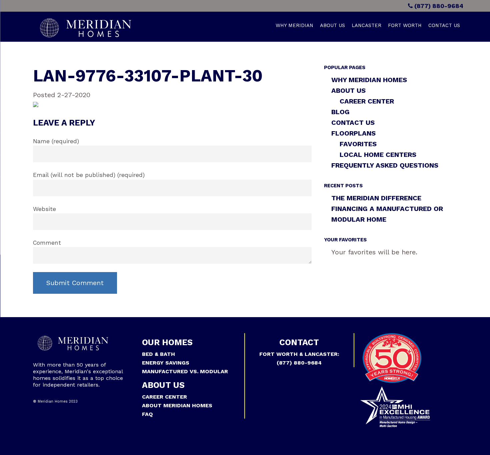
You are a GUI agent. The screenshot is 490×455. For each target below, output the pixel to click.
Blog (340, 112)
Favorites (358, 144)
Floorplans (353, 133)
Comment (47, 242)
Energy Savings (165, 363)
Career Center (367, 101)
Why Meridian (294, 25)
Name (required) (56, 141)
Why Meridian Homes (369, 80)
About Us (332, 25)
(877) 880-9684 (438, 5)
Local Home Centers (378, 155)
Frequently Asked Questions (384, 165)
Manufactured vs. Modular (185, 371)
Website (44, 209)
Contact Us (444, 25)
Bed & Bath (158, 354)
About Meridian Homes (177, 405)
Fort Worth (405, 25)
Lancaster (366, 25)
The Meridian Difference (376, 198)
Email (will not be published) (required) (89, 175)
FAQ (147, 414)
